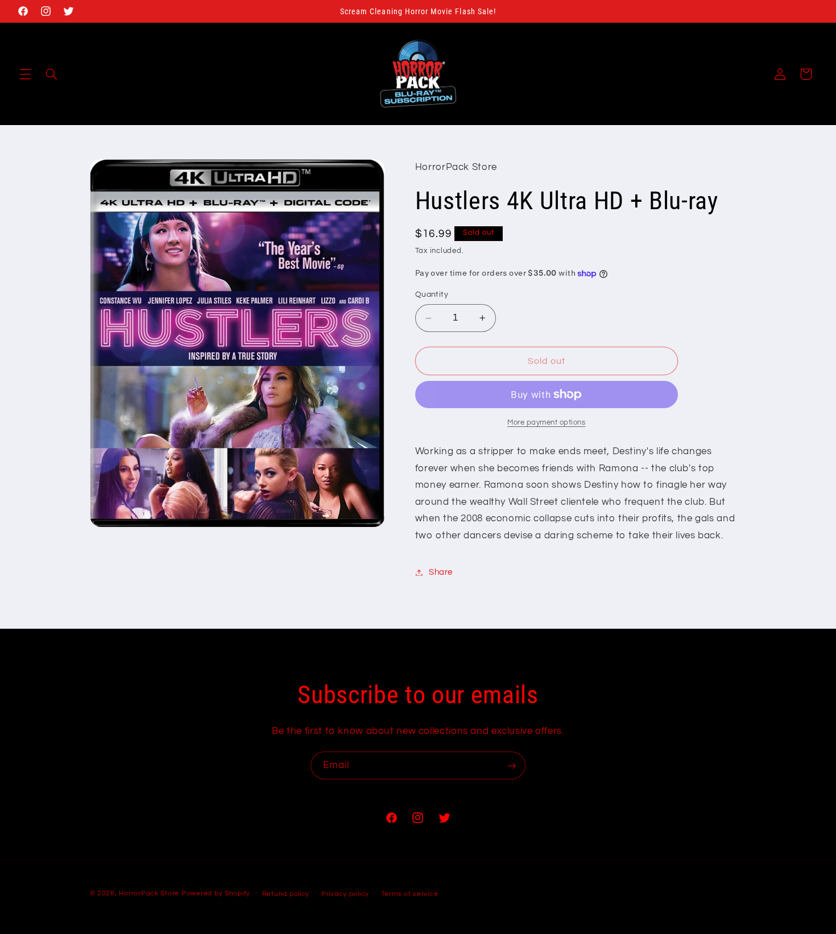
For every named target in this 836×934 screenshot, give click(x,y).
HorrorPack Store (149, 893)
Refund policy (286, 894)
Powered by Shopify (215, 893)
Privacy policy (345, 894)
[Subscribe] (512, 765)
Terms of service (409, 894)
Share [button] (441, 572)
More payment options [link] (546, 422)
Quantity (431, 295)
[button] (25, 74)
